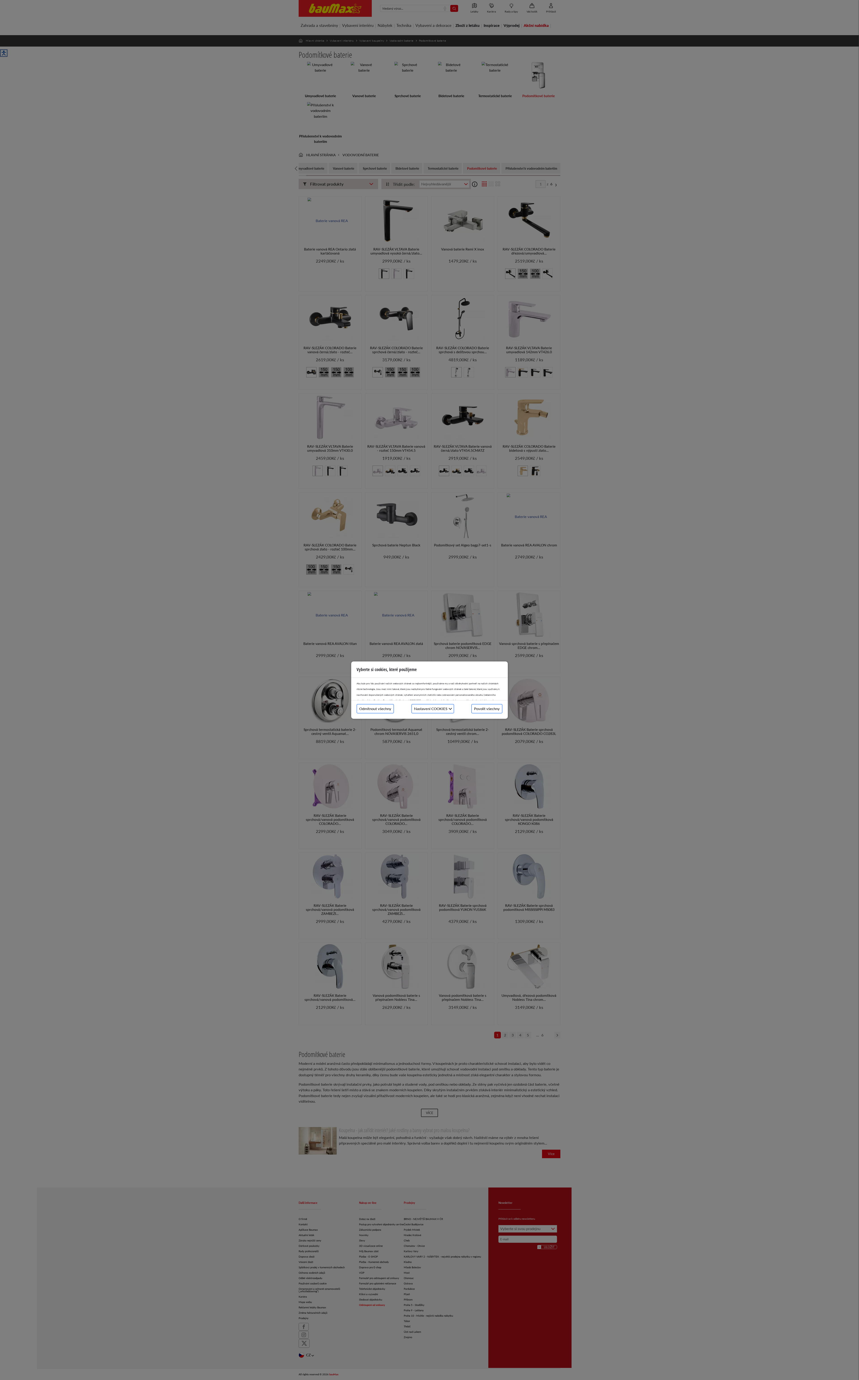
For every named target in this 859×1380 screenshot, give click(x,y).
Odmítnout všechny (375, 708)
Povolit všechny (487, 708)
